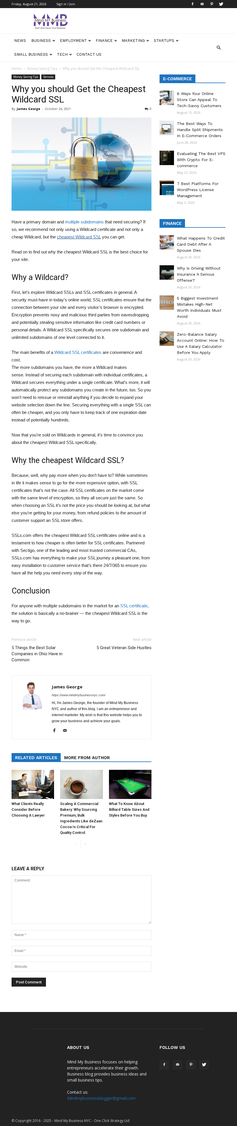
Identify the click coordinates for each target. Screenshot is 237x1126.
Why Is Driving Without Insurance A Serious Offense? (199, 274)
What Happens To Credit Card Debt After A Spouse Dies (201, 244)
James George (28, 109)
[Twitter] (221, 4)
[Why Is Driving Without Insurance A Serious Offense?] (167, 272)
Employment (73, 40)
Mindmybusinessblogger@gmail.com (101, 1098)
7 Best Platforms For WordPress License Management (198, 189)
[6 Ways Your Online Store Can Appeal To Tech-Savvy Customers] (167, 98)
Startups (164, 40)
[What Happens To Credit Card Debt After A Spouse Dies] (167, 242)
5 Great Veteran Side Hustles (124, 647)
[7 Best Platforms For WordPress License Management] (167, 188)
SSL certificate (133, 605)
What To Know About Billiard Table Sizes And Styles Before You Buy (129, 809)
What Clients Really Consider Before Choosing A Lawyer (28, 809)
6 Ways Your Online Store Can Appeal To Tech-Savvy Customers (199, 99)
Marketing (133, 40)
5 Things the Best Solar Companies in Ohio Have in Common (37, 653)
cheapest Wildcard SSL (79, 236)
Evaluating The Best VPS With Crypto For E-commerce (201, 159)
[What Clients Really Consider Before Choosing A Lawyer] (33, 784)
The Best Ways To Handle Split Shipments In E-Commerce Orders (200, 129)
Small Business (31, 54)
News (20, 40)
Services (48, 77)
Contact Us (89, 54)
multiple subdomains (84, 221)
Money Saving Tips (42, 68)
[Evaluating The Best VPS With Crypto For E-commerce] (167, 158)
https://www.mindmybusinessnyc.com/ (78, 695)
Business (41, 40)
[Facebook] (192, 4)
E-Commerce (177, 78)
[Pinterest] (211, 4)
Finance (104, 40)
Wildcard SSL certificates (77, 352)
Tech (62, 54)
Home (17, 68)
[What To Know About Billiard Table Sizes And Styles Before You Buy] (130, 784)
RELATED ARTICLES (36, 757)
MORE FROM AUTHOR (87, 757)
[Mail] (202, 4)
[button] (218, 48)
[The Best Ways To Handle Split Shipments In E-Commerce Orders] (167, 128)
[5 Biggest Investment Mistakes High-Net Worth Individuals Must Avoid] (167, 302)
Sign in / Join (65, 4)
